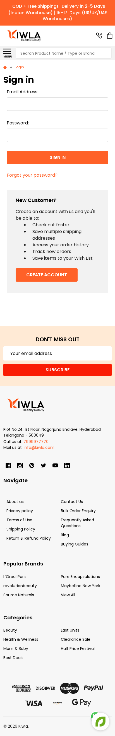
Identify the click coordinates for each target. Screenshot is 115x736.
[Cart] (109, 35)
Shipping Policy (20, 529)
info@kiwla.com (39, 447)
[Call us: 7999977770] (99, 35)
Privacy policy (19, 511)
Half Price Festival (78, 648)
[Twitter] (44, 465)
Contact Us (72, 501)
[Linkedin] (67, 465)
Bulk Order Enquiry (78, 511)
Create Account (46, 275)
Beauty (10, 630)
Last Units (70, 630)
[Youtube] (55, 465)
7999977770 (36, 441)
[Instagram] (20, 465)
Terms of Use (19, 520)
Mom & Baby (15, 648)
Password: (18, 123)
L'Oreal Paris (15, 576)
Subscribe (57, 370)
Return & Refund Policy (28, 538)
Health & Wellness (20, 639)
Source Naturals (18, 595)
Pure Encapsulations (80, 576)
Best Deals (13, 657)
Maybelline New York (80, 586)
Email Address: (22, 92)
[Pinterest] (32, 465)
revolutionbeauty (20, 586)
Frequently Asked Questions (77, 523)
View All (68, 595)
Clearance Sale (75, 639)
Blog (65, 535)
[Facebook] (8, 465)
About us (15, 501)
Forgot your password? (32, 175)
